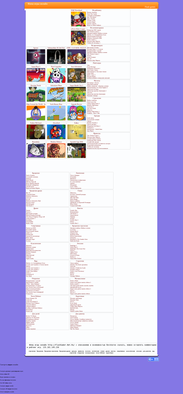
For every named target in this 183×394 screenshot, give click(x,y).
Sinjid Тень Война (31, 271)
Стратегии (80, 261)
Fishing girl (29, 234)
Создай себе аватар (93, 142)
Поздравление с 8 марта (33, 285)
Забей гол (29, 233)
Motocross (73, 193)
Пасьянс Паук (74, 300)
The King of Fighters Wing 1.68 (35, 217)
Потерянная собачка (32, 319)
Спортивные (35, 226)
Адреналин (73, 196)
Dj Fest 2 (72, 292)
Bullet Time (29, 223)
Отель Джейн (74, 322)
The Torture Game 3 (93, 31)
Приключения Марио (33, 188)
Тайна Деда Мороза (76, 306)
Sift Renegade (30, 204)
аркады (74, 351)
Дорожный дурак (75, 305)
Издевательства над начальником (97, 148)
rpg (153, 351)
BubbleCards (74, 308)
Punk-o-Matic (74, 281)
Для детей (35, 314)
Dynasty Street (30, 202)
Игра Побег (74, 204)
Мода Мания (74, 327)
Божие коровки (31, 329)
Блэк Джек (73, 303)
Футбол (28, 241)
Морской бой (30, 255)
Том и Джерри (74, 175)
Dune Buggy (74, 199)
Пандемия (73, 185)
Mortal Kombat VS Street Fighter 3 (97, 87)
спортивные (121, 351)
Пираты (89, 110)
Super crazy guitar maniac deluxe (80, 293)
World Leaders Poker (76, 311)
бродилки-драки (64, 351)
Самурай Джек (30, 194)
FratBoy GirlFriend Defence (34, 308)
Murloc (28, 266)
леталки (139, 351)
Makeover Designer (75, 325)
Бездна (72, 218)
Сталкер (73, 229)
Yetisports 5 (90, 127)
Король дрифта (75, 201)
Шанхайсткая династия (33, 250)
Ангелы (89, 92)
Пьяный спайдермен (32, 185)
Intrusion (73, 237)
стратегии (73, 353)
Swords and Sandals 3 (32, 268)
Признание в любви (32, 282)
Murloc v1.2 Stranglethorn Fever (96, 35)
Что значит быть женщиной (34, 292)
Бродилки (36, 173)
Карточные (80, 296)
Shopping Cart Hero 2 (93, 126)
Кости (72, 274)
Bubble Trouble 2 (92, 123)
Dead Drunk (29, 180)
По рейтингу (96, 10)
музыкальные (90, 353)
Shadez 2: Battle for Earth (77, 268)
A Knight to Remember (93, 15)
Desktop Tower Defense (32, 303)
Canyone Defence (31, 305)
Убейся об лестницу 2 (93, 43)
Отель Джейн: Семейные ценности (81, 319)
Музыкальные (80, 279)
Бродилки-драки (36, 191)
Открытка (29, 293)
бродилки (40, 351)
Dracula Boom (91, 76)
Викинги (73, 178)
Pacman (28, 253)
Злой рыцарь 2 (30, 218)
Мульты (97, 81)
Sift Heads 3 (29, 205)
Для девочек (80, 314)
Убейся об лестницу (93, 147)
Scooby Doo (73, 210)
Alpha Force (73, 252)
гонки (102, 351)
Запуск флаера (91, 124)
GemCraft (29, 300)
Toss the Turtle (91, 108)
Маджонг (29, 245)
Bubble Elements (31, 252)
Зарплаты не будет (93, 89)
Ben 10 (89, 59)
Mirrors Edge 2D (31, 181)
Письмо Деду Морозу (93, 41)
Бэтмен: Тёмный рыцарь (78, 194)
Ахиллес (28, 197)
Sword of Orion (74, 255)
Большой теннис (31, 229)
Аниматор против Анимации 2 (96, 91)
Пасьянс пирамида (76, 298)
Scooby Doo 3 (74, 220)
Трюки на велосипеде (32, 236)
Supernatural (74, 215)
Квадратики (30, 249)
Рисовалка (73, 316)
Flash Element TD (31, 298)
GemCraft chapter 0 (32, 301)
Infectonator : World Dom (94, 129)
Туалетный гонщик (93, 119)
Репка (72, 221)
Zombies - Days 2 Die (93, 113)
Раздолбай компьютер (94, 145)
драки (108, 351)
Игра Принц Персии (32, 183)
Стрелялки (97, 98)
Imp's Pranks (91, 19)
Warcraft (72, 266)
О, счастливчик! (75, 181)
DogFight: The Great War (77, 249)
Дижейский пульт (75, 287)
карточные (109, 353)
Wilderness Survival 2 (93, 68)
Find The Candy (92, 14)
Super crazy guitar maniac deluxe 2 (80, 289)
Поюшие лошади (92, 95)
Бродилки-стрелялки (80, 226)
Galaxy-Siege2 (91, 22)
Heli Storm (73, 253)
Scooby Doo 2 (74, 223)
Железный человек (93, 47)
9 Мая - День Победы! (32, 284)
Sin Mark (29, 276)
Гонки (80, 191)
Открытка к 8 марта (32, 290)
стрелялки (32, 351)
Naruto (89, 55)
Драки (35, 208)
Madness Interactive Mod (94, 38)
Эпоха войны (74, 263)
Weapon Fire (74, 233)
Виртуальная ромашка (33, 289)
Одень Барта (74, 324)
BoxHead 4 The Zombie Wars (79, 239)
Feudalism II (30, 274)
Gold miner (90, 118)
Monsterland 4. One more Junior (96, 71)
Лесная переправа (75, 188)
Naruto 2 (28, 212)
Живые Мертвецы (92, 105)
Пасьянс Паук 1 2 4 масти (95, 49)
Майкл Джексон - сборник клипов (97, 86)
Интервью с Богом (93, 83)
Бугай (28, 199)
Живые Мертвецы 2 (93, 111)
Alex (88, 65)
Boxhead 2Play (74, 234)
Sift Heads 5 (73, 213)
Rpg (35, 261)
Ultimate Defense (31, 306)
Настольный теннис (32, 231)
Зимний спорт (30, 239)
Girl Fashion (74, 317)
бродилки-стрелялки (51, 351)
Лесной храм (30, 186)
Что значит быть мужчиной (34, 287)
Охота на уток (91, 102)
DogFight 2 (73, 245)
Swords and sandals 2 (32, 269)
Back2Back (29, 309)
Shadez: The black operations (79, 264)
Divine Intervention (76, 236)
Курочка (28, 325)
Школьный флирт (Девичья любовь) (81, 321)
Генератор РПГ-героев (94, 30)
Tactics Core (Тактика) (77, 271)
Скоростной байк (75, 205)
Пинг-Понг (29, 237)
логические (95, 351)
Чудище (72, 217)
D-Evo (72, 301)
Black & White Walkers (94, 25)
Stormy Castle (91, 20)
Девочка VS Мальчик (32, 317)
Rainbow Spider (31, 321)
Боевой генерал (75, 269)
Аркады (97, 116)
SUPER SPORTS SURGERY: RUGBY (98, 78)
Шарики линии (31, 247)
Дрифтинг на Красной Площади (80, 202)
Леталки (80, 243)
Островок (73, 177)
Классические (36, 243)
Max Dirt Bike (74, 197)
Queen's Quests (91, 23)
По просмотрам (96, 45)
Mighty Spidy (30, 322)
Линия (89, 121)
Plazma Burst (74, 231)
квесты (113, 351)
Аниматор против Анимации (96, 94)
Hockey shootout (92, 12)
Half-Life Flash (74, 241)
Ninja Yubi (90, 73)
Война (72, 273)
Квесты (80, 208)
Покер (72, 309)
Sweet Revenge (91, 67)
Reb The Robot (91, 17)
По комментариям (97, 28)
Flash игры (97, 63)
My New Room (74, 329)
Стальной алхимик (32, 177)
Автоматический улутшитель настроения (100, 143)
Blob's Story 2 (91, 75)
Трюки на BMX (31, 228)
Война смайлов (92, 100)
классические (130, 351)
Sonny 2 (28, 273)
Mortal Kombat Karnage (94, 36)
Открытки (36, 279)
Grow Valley (73, 186)
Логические (80, 173)
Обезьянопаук (30, 324)
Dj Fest (72, 290)
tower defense (100, 353)
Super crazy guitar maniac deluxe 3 (80, 282)
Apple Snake (30, 258)
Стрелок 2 (90, 107)
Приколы (96, 133)
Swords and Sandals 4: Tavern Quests (37, 264)
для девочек (147, 351)
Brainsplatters (74, 212)
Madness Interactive (32, 196)
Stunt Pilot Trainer (75, 258)
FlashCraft (29, 311)
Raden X (72, 257)
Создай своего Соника (94, 138)
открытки (80, 353)
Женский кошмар (92, 84)
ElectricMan (29, 221)
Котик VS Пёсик (31, 316)
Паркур (28, 178)
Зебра (27, 327)
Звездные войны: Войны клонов (97, 33)
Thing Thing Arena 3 (93, 103)
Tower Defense (36, 296)
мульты (88, 351)
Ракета (72, 250)
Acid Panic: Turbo (92, 70)
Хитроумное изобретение (78, 180)
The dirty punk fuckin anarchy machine (82, 285)
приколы (81, 351)
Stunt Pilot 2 (74, 247)
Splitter (72, 183)
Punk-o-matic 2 (91, 39)
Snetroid (28, 257)
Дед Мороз (90, 131)
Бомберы (29, 220)
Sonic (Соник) (91, 57)
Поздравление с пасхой (94, 51)
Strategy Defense (75, 276)
